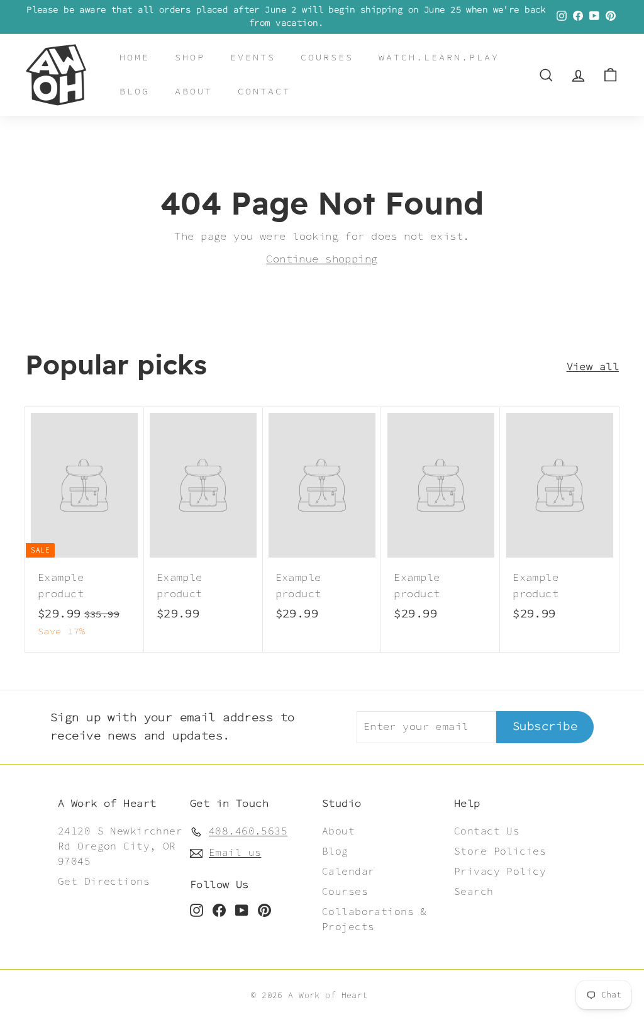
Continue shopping (321, 259)
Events (252, 57)
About (194, 91)
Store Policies (500, 852)
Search (474, 892)
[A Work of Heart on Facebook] (219, 910)
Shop (190, 57)
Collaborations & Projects (374, 919)
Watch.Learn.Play (439, 57)
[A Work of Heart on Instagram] (196, 910)
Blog (134, 91)
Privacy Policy (500, 872)
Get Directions (104, 882)
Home (134, 57)
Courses (327, 57)
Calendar (348, 872)
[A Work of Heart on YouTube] (241, 910)
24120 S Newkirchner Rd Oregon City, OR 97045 (120, 847)
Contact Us (486, 832)
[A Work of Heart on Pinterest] (264, 910)
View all (593, 367)
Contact (264, 91)
